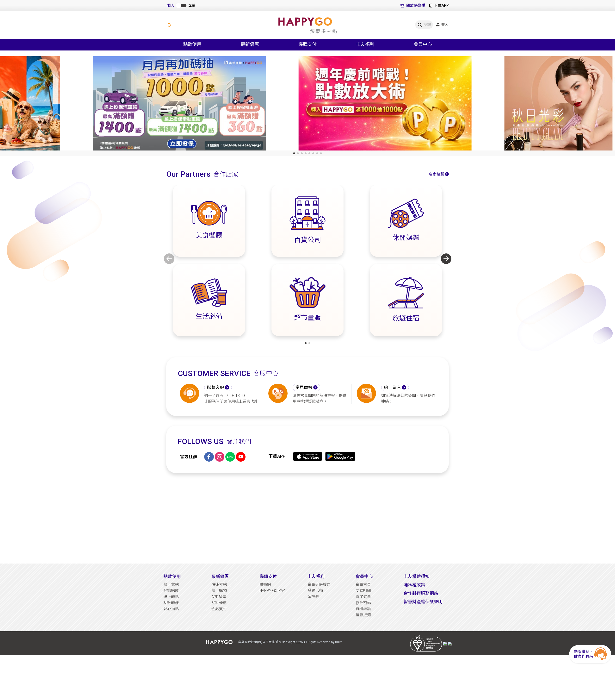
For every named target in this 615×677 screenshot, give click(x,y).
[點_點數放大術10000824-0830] (307, 104)
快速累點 (219, 584)
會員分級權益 (319, 584)
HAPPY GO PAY (272, 590)
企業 (191, 5)
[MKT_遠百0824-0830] (513, 104)
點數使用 (172, 576)
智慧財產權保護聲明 (423, 601)
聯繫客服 (215, 387)
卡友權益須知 (417, 576)
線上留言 (392, 387)
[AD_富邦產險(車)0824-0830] (101, 104)
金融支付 (219, 609)
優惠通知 (363, 615)
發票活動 (315, 590)
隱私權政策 (414, 584)
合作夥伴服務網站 (421, 593)
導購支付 (268, 576)
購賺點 (265, 584)
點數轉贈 (171, 603)
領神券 (313, 597)
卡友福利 (316, 576)
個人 (170, 5)
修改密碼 (363, 603)
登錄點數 (171, 590)
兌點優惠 (219, 603)
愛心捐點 (171, 609)
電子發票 (363, 597)
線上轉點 (171, 597)
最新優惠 (220, 576)
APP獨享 (218, 597)
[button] (294, 153)
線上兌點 (171, 584)
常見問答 (304, 387)
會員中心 (364, 576)
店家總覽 (436, 174)
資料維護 (363, 609)
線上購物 (219, 590)
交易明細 (363, 590)
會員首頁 (363, 584)
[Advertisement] (307, 518)
